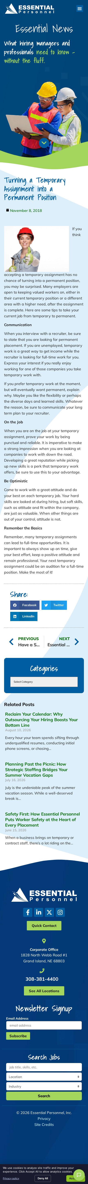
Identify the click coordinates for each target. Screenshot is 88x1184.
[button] (79, 8)
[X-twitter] (49, 912)
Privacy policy (11, 1178)
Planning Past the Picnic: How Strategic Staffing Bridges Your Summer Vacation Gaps (36, 769)
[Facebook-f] (27, 912)
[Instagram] (60, 912)
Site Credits (44, 1124)
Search (44, 1096)
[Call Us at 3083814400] (41, 970)
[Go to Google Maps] (44, 941)
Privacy (44, 1118)
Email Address (17, 1018)
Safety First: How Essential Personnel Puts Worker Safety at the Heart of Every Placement (42, 819)
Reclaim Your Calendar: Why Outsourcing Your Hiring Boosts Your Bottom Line (41, 719)
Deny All (43, 1178)
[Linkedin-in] (38, 912)
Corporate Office (44, 949)
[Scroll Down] (44, 143)
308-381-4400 (42, 979)
